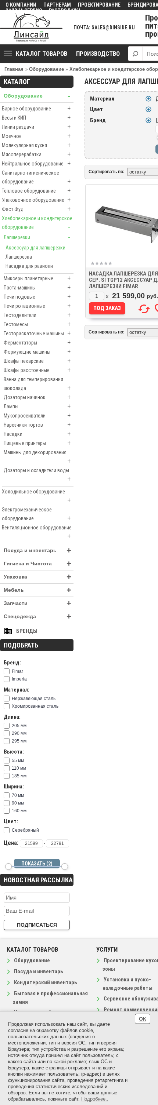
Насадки (37, 434)
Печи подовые (37, 296)
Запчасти (37, 603)
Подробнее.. (94, 1099)
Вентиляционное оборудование (37, 532)
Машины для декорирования (37, 457)
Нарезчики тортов (37, 424)
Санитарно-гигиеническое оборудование (36, 177)
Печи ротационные (37, 306)
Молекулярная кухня (36, 145)
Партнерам (57, 5)
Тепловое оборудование (36, 190)
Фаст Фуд (36, 209)
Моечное (36, 136)
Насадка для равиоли (29, 266)
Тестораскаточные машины (37, 333)
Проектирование (99, 5)
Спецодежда (37, 616)
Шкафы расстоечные (37, 370)
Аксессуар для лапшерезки (35, 248)
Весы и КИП (36, 117)
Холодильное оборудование (36, 496)
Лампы (37, 406)
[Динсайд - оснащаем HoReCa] (31, 27)
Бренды (26, 631)
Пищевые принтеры (37, 443)
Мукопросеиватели (37, 415)
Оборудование (37, 96)
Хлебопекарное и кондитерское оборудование (37, 223)
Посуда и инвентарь (37, 550)
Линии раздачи (36, 127)
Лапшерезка (19, 257)
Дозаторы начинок (37, 397)
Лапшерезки (37, 237)
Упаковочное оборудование (36, 200)
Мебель (37, 590)
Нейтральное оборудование (36, 163)
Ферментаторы (37, 342)
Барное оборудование (36, 108)
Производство (98, 53)
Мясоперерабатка (36, 154)
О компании (21, 5)
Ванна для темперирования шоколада (37, 384)
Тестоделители (37, 315)
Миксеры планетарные (37, 278)
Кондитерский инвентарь (45, 982)
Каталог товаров (41, 53)
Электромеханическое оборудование (36, 514)
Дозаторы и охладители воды (37, 475)
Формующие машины (37, 351)
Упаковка (37, 576)
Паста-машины (37, 287)
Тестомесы (37, 324)
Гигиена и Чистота (37, 563)
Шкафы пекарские (37, 361)
